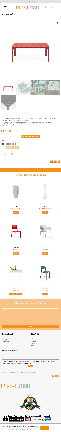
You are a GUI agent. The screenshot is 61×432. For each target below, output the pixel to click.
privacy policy (29, 429)
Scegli (15, 212)
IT (27, 1)
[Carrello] (51, 7)
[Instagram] (56, 376)
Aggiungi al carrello (12, 147)
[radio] (3, 144)
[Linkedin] (58, 376)
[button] (5, 7)
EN (29, 1)
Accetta (45, 428)
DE (32, 1)
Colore (4, 140)
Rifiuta (55, 428)
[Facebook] (53, 376)
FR (34, 1)
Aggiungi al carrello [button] (16, 294)
